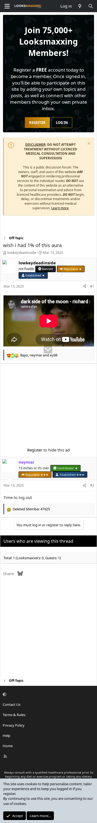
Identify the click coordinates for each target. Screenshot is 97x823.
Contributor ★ (67, 468)
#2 (92, 485)
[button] (48, 694)
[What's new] (80, 6)
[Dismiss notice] (88, 144)
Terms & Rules (14, 714)
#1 (92, 286)
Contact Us (11, 704)
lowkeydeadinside (21, 252)
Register (34, 450)
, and (38, 355)
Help (6, 735)
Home (8, 745)
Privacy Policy (14, 725)
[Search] (90, 6)
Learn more (60, 208)
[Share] (84, 286)
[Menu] (7, 6)
